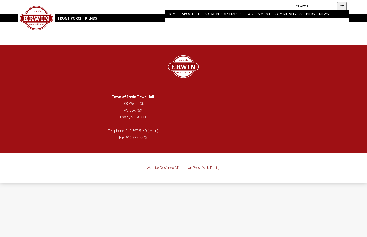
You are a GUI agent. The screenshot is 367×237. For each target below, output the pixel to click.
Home (172, 13)
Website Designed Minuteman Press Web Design (183, 167)
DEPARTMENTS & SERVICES (220, 13)
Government (259, 13)
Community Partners (295, 13)
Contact (201, 22)
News (324, 13)
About (188, 13)
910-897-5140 (137, 130)
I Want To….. (178, 22)
